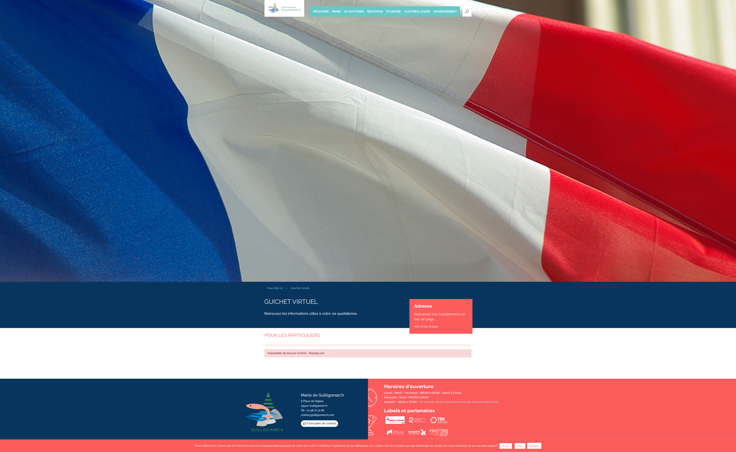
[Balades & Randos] (395, 423)
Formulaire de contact (321, 423)
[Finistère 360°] (439, 435)
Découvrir (321, 11)
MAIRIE (336, 11)
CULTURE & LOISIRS (417, 11)
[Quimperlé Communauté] (417, 435)
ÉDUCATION (375, 11)
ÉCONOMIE (393, 11)
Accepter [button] (506, 446)
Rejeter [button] (520, 446)
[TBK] (439, 423)
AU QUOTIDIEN (354, 11)
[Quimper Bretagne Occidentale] (417, 423)
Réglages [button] (534, 445)
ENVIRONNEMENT (445, 11)
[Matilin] (395, 435)
